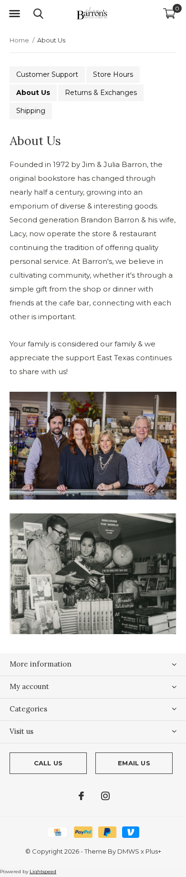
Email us (134, 763)
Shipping (30, 110)
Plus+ (153, 851)
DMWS (128, 851)
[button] (14, 14)
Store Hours (113, 74)
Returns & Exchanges (101, 92)
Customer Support (47, 74)
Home (19, 40)
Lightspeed (43, 871)
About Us (33, 92)
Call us (48, 763)
